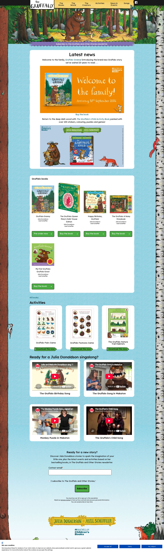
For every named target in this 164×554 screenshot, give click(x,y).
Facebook (136, 4)
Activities (99, 3)
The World (73, 4)
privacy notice (65, 500)
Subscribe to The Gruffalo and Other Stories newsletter (82, 44)
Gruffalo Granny (73, 59)
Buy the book (82, 114)
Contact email (56, 467)
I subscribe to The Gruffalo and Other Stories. (73, 481)
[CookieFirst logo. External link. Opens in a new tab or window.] (2, 543)
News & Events (114, 4)
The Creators (86, 4)
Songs (126, 3)
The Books (61, 4)
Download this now (45, 349)
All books (34, 297)
